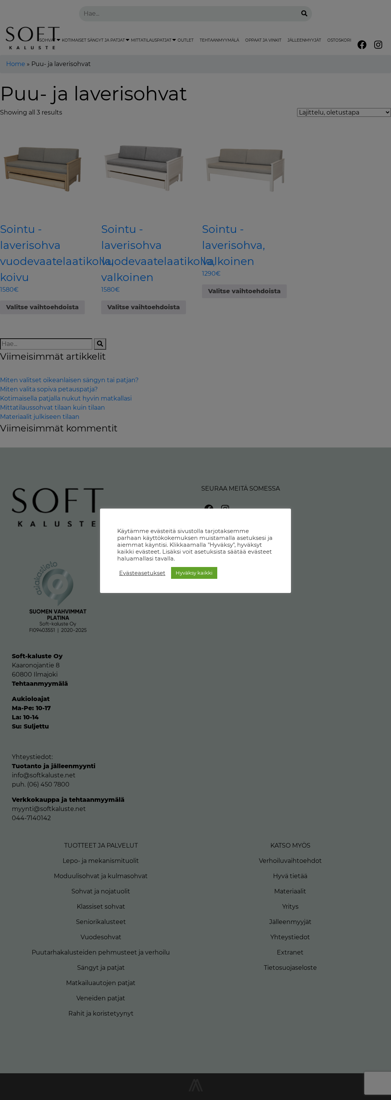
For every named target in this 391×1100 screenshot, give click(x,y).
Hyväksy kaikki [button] (194, 573)
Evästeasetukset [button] (142, 573)
